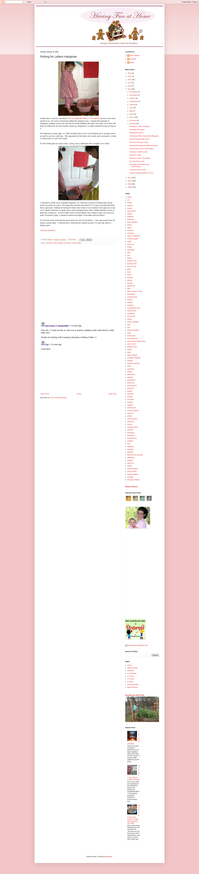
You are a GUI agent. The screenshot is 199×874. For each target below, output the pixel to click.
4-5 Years (130, 679)
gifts (128, 289)
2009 (130, 184)
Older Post (112, 394)
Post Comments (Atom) (58, 398)
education (49, 243)
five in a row (131, 266)
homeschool (131, 311)
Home (79, 394)
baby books (131, 211)
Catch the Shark (135, 155)
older (129, 352)
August (132, 105)
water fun (130, 463)
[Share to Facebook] (88, 239)
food (129, 272)
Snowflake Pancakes (137, 130)
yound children (132, 469)
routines (130, 405)
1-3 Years (130, 676)
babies (129, 208)
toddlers (130, 441)
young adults (132, 471)
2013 (130, 86)
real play (130, 394)
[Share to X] (85, 239)
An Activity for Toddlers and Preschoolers (139, 165)
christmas (130, 233)
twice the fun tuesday (135, 455)
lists (128, 327)
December (134, 92)
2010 (130, 181)
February (133, 120)
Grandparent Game (136, 133)
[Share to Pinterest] (90, 239)
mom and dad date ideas (136, 341)
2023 (130, 73)
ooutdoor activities (134, 358)
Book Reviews (132, 687)
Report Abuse (131, 486)
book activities (132, 222)
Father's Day (131, 261)
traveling (130, 449)
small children (132, 419)
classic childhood (133, 236)
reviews (130, 402)
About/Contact (132, 668)
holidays (130, 305)
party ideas (131, 374)
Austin (129, 203)
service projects (133, 411)
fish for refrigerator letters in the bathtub (83, 118)
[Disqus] (78, 282)
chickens (130, 230)
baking (129, 214)
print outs (130, 388)
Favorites (130, 671)
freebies (130, 278)
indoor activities (58, 243)
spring (129, 424)
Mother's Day (132, 347)
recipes (130, 397)
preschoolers (132, 386)
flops (129, 269)
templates (130, 435)
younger (130, 477)
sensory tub (131, 408)
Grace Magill (134, 55)
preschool (67, 243)
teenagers (131, 433)
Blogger (109, 857)
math (129, 333)
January (133, 124)
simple (129, 416)
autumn (130, 206)
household (131, 316)
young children (76, 243)
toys (128, 444)
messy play (131, 336)
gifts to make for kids (134, 291)
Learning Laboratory (47, 230)
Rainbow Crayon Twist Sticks (140, 158)
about (129, 197)
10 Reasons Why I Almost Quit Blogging (143, 136)
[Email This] (80, 239)
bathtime (130, 217)
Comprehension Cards (137, 170)
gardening (131, 286)
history (129, 300)
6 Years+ (130, 682)
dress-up (130, 244)
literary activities (133, 330)
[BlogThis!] (83, 239)
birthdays (130, 219)
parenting (130, 369)
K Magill (133, 59)
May (131, 111)
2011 (130, 178)
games (129, 280)
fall (128, 255)
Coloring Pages (133, 684)
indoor (129, 319)
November (134, 95)
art (128, 200)
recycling (130, 399)
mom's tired (131, 344)
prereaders (131, 380)
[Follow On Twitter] (142, 501)
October (133, 98)
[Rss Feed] (128, 501)
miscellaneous (132, 338)
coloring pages (132, 239)
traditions (130, 447)
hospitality (131, 314)
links (129, 325)
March (132, 117)
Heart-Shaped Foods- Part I (139, 139)
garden (130, 283)
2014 (130, 83)
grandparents (132, 297)
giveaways (131, 294)
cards (129, 228)
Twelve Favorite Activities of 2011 (141, 173)
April (131, 114)
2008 (130, 187)
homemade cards (133, 308)
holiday (130, 302)
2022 (130, 76)
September (134, 101)
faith (128, 253)
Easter (129, 247)
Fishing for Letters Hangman (139, 126)
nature (129, 350)
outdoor (130, 361)
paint (129, 366)
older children (132, 355)
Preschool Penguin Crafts (138, 142)
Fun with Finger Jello (137, 161)
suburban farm (132, 427)
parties (129, 372)
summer (130, 430)
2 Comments (72, 239)
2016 (130, 80)
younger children (133, 480)
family (129, 258)
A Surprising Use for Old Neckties (141, 149)
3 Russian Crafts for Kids (138, 152)
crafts (129, 242)
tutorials (130, 452)
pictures (130, 377)
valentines (131, 458)
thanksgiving (132, 438)
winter (129, 466)
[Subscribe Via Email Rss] (135, 501)
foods (129, 275)
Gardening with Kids (134, 695)
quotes (129, 391)
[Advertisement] (142, 574)
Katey (132, 62)
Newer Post (45, 394)
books (129, 225)
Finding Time (132, 264)
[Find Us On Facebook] (149, 501)
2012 (130, 89)
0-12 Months (131, 673)
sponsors (130, 422)
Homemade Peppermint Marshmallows (143, 145)
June (132, 108)
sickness (130, 413)
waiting (130, 460)
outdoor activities (133, 363)
